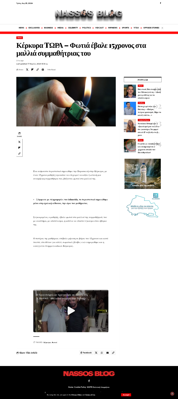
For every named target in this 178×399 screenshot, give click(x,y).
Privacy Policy (76, 394)
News (20, 38)
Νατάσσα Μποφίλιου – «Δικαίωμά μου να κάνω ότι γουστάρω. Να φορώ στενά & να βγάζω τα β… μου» (148, 129)
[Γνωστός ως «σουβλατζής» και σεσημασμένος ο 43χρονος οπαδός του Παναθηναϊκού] (130, 145)
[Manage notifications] (172, 394)
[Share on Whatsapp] (101, 352)
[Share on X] (27, 69)
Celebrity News (144, 120)
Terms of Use (90, 394)
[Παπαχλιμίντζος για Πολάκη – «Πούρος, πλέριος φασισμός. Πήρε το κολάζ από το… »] (130, 108)
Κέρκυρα (47, 342)
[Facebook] (160, 3)
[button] (126, 394)
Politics (141, 103)
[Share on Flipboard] (32, 69)
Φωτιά (54, 342)
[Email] (107, 352)
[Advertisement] (27, 12)
